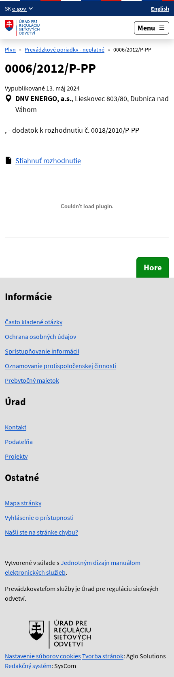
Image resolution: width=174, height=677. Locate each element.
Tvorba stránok (102, 656)
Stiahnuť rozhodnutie (48, 160)
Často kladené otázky (33, 322)
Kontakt (15, 427)
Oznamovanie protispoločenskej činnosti (60, 366)
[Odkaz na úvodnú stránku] (23, 27)
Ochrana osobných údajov (40, 336)
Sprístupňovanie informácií (42, 351)
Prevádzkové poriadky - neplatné (64, 49)
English (160, 8)
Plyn (10, 49)
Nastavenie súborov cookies (43, 656)
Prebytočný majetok (32, 380)
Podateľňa (19, 442)
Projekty (16, 456)
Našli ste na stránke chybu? (41, 532)
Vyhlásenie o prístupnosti (39, 517)
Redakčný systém (28, 666)
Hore (153, 267)
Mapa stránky (23, 503)
